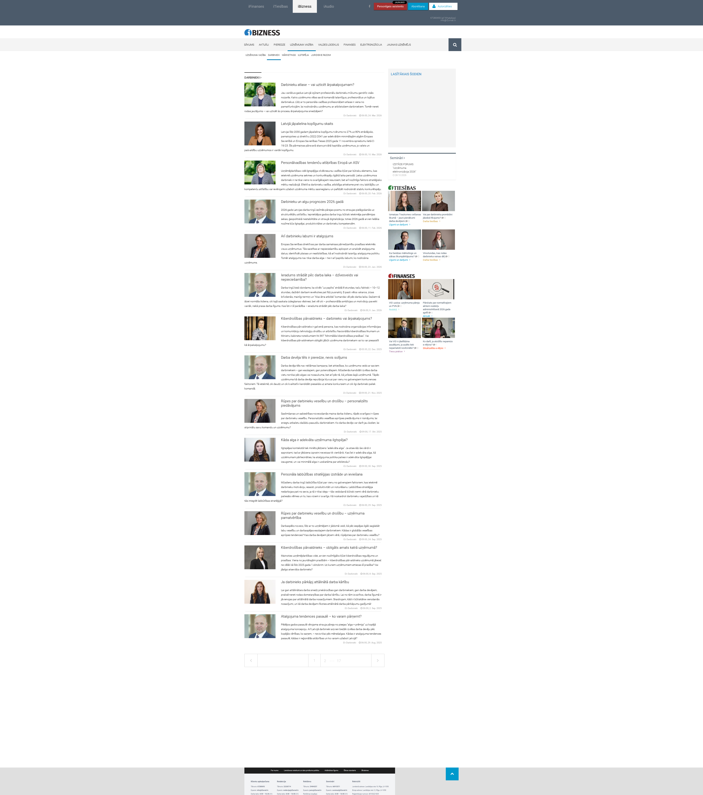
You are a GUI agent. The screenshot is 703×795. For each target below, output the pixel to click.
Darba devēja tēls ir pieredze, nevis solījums (314, 357)
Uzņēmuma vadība (301, 44)
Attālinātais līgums (331, 770)
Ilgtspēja (303, 55)
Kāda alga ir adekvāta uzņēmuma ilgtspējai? (314, 440)
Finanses (350, 44)
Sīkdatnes (365, 770)
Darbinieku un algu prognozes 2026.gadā (312, 202)
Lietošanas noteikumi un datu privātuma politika (301, 770)
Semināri (397, 158)
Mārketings (289, 55)
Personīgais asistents (391, 5)
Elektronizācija (371, 44)
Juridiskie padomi (321, 55)
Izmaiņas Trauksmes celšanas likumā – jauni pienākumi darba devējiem (405, 217)
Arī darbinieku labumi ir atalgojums (307, 236)
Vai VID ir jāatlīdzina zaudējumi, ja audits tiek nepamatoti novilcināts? (401, 344)
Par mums (274, 770)
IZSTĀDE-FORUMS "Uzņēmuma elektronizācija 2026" (404, 168)
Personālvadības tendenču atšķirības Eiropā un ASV (320, 163)
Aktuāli (264, 44)
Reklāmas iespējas (310, 794)
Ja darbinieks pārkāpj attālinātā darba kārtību (315, 582)
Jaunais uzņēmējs (399, 44)
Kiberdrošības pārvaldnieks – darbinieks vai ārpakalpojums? (326, 318)
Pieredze (279, 44)
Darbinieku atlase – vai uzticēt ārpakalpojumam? (317, 85)
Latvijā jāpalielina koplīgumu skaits (307, 124)
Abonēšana (418, 6)
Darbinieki (274, 55)
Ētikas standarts (350, 770)
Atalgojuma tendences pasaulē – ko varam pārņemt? (321, 616)
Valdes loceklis (328, 44)
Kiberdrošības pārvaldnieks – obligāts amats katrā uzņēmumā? (329, 547)
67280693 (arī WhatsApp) (443, 18)
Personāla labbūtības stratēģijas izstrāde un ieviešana (321, 474)
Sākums (249, 44)
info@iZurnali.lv (448, 20)
